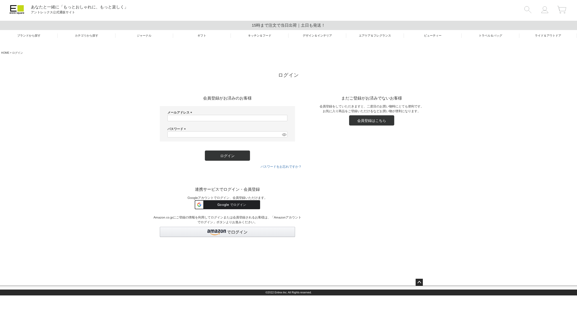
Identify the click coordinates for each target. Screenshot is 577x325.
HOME (5, 52)
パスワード (177, 129)
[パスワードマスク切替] (284, 134)
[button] (227, 232)
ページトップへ (419, 282)
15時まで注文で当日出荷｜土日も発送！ (288, 25)
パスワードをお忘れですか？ (281, 166)
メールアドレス (180, 112)
